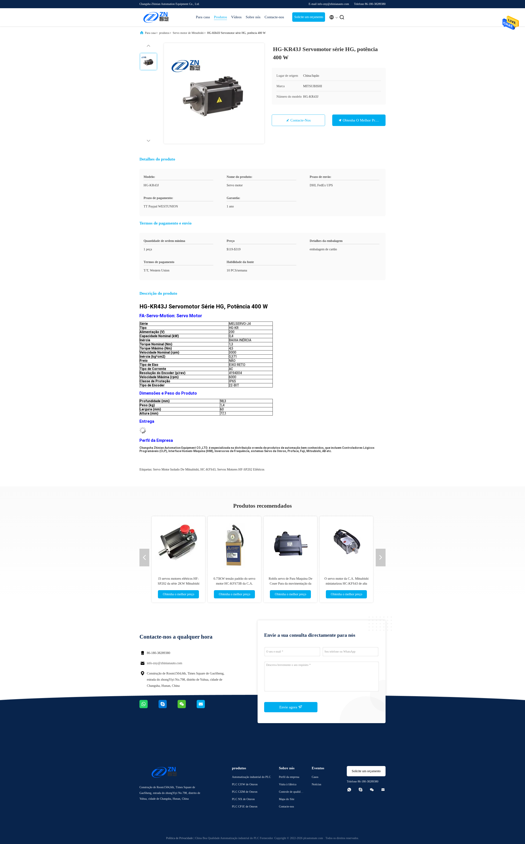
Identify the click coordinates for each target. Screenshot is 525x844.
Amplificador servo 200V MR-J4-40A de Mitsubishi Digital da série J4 (290, 583)
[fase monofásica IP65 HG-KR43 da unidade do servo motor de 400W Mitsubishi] (346, 543)
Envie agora (288, 707)
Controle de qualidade (291, 792)
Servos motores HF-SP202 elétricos (240, 469)
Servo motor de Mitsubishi (188, 32)
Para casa (203, 17)
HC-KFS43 (208, 469)
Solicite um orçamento (308, 17)
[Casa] (155, 17)
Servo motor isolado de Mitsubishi (176, 469)
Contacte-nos (274, 17)
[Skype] (168, 707)
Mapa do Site (286, 799)
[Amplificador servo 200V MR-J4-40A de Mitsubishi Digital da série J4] (290, 543)
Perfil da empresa (289, 777)
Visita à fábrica (287, 784)
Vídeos (236, 17)
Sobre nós (253, 17)
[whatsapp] (149, 707)
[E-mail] (206, 707)
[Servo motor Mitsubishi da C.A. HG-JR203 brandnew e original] (178, 543)
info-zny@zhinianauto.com (164, 663)
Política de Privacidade (179, 838)
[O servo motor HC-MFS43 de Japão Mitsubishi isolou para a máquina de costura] (234, 543)
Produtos (220, 17)
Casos (315, 777)
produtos (164, 32)
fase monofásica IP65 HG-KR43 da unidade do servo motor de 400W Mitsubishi (346, 583)
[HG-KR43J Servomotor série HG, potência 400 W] (214, 93)
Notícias (316, 784)
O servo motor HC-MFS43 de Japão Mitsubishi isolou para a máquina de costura (234, 583)
